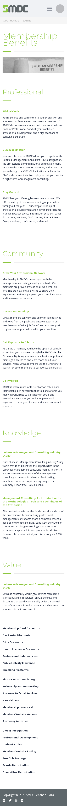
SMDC (51, 795)
